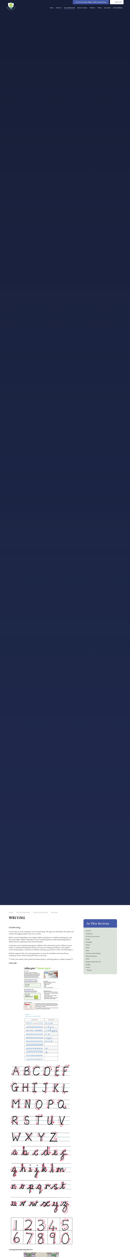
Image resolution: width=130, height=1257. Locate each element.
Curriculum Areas (40, 912)
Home (11, 912)
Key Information (23, 912)
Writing (54, 912)
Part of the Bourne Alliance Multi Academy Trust (91, 2)
